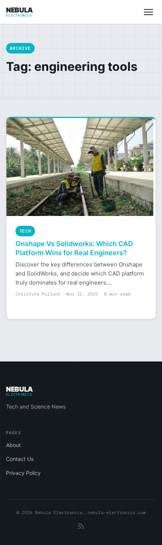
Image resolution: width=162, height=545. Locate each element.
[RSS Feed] (81, 526)
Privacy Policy (23, 473)
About (13, 445)
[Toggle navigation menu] (148, 12)
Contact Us (20, 459)
